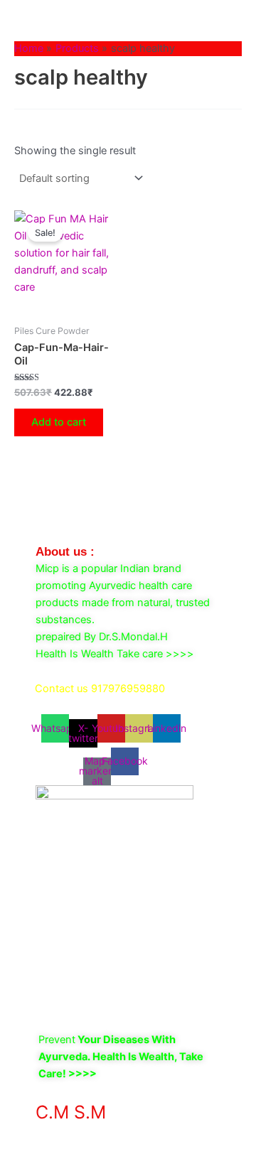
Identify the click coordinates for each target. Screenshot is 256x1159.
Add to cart (58, 422)
